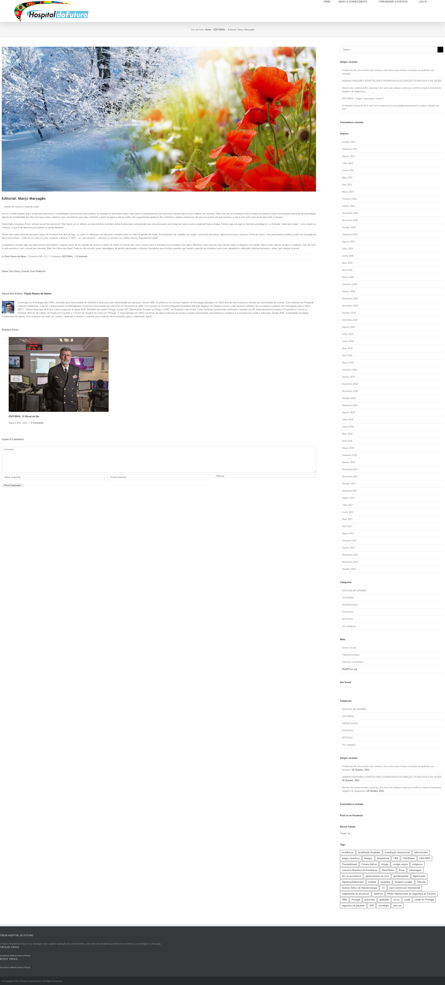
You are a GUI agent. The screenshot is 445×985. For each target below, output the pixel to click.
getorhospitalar (401, 876)
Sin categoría (348, 626)
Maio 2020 (347, 263)
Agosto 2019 (348, 327)
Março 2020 (348, 277)
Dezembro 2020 (350, 213)
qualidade (384, 899)
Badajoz (368, 858)
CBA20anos (409, 858)
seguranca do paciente (353, 905)
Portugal (356, 899)
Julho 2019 (347, 334)
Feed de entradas (351, 655)
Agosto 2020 (348, 241)
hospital (372, 882)
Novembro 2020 (350, 220)
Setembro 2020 (349, 234)
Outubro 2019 (349, 312)
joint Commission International (405, 888)
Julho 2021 (347, 163)
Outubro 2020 (349, 227)
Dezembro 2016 (350, 555)
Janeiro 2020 (348, 291)
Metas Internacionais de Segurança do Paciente (411, 893)
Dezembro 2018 (350, 384)
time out (397, 905)
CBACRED (424, 858)
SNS (371, 905)
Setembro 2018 (349, 405)
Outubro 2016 (349, 569)
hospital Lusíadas (403, 882)
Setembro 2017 (349, 490)
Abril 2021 (347, 184)
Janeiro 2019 (348, 377)
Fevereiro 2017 (349, 540)
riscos (397, 899)
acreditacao (348, 852)
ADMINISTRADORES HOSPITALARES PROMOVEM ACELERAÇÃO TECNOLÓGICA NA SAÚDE (392, 81)
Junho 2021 (348, 170)
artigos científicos (351, 858)
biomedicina (383, 858)
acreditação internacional (397, 852)
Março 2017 (348, 533)
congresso (417, 864)
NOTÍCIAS (347, 619)
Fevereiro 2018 (349, 455)
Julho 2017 (347, 505)
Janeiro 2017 (348, 547)
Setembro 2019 (349, 320)
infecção (421, 882)
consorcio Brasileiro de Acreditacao (359, 870)
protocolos (370, 899)
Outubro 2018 (349, 398)
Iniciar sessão (349, 647)
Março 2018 (348, 448)
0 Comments (81, 256)
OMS (344, 899)
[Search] (439, 1)
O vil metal (14, 408)
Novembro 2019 (350, 305)
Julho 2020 (347, 248)
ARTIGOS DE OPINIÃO (354, 590)
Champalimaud (349, 864)
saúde (407, 899)
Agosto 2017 (348, 498)
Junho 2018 (348, 426)
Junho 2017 (348, 512)
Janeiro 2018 (348, 462)
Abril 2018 (347, 441)
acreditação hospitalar (369, 852)
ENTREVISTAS (350, 605)
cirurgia (384, 864)
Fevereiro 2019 (349, 369)
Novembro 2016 (350, 562)
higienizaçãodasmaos (353, 882)
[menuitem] (331, 1)
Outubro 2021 (349, 142)
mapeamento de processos (355, 893)
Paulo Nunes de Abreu (15, 256)
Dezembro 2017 (350, 469)
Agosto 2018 (348, 412)
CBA (396, 858)
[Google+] (352, 689)
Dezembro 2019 (350, 298)
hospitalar (385, 882)
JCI (383, 888)
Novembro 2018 (350, 391)
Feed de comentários (352, 662)
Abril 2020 (347, 270)
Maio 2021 (347, 177)
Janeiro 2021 (348, 206)
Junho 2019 (348, 341)
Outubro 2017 (349, 483)
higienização (419, 876)
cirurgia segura (400, 864)
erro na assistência (351, 876)
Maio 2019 (347, 348)
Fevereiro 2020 (349, 284)
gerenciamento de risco (377, 876)
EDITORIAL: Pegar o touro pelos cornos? (363, 98)
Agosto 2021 (348, 156)
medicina (378, 893)
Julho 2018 (347, 419)
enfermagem (415, 870)
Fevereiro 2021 (349, 199)
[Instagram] (343, 689)
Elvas (401, 870)
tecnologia (383, 905)
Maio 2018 (347, 434)
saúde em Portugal (424, 899)
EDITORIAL (67, 256)
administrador (421, 852)
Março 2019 (348, 362)
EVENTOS (347, 612)
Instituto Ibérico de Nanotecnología (359, 888)
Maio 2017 (347, 519)
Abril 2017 (347, 526)
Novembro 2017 (350, 476)
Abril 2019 (347, 355)
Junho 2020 (348, 256)
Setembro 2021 (349, 149)
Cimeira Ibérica (369, 864)
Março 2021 (348, 191)
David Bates (388, 870)
